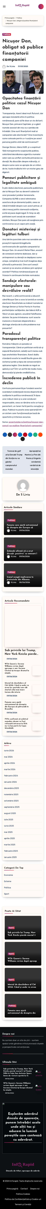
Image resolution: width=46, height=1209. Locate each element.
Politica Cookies (23, 1194)
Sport (6, 894)
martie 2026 (9, 769)
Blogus (16, 1184)
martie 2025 (9, 845)
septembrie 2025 (11, 807)
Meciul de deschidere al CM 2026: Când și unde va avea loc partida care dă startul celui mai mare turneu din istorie (17, 687)
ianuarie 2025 (10, 857)
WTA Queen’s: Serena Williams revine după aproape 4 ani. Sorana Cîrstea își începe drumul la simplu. (17, 668)
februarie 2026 (11, 776)
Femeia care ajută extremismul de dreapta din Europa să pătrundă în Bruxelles (22, 527)
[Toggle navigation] (4, 6)
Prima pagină (12, 1189)
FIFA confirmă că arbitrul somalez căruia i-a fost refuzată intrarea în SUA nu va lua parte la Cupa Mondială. (16, 723)
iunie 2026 (9, 750)
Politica (6, 34)
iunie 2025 (9, 826)
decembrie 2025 (11, 788)
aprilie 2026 (9, 763)
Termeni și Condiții (23, 1204)
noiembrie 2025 (11, 794)
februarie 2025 (11, 851)
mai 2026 (8, 757)
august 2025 (10, 813)
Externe (7, 881)
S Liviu (12, 66)
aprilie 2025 (9, 838)
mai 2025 (8, 832)
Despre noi (35, 1189)
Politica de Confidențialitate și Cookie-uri (23, 1199)
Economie (8, 875)
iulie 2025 (8, 819)
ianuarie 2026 (10, 782)
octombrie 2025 (11, 801)
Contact (24, 1189)
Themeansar (27, 1184)
